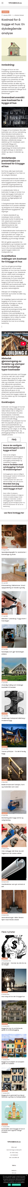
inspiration (4, 547)
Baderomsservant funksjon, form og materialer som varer (13, 786)
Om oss (14, 1173)
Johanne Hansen (19, 15)
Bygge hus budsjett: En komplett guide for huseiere (13, 1062)
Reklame (14, 1170)
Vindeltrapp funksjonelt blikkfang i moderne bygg (13, 719)
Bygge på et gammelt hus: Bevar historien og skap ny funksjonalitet (14, 1096)
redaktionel (5, 12)
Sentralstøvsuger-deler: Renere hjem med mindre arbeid (12, 919)
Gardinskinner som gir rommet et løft (13, 885)
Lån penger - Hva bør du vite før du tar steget (14, 964)
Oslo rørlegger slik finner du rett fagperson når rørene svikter (13, 852)
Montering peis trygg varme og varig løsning (12, 819)
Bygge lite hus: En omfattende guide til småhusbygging (12, 1029)
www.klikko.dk (15, 1157)
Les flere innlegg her (14, 512)
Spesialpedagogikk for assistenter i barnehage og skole (14, 553)
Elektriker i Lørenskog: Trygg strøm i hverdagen (14, 620)
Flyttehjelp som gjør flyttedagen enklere (13, 653)
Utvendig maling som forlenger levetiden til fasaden (12, 686)
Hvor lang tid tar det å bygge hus (13, 996)
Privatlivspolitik (16, 1184)
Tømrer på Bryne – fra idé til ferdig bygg (14, 752)
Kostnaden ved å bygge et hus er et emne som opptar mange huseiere (13, 1130)
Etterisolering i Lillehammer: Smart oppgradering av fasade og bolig (13, 586)
